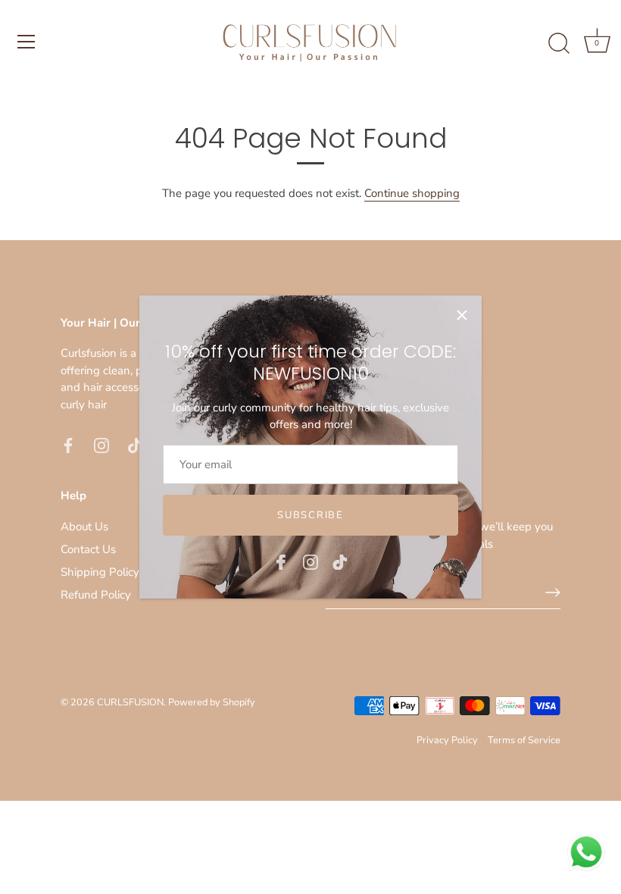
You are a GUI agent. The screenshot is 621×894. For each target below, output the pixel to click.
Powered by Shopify (211, 702)
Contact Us (88, 549)
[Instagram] (310, 560)
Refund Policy (96, 594)
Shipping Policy (100, 572)
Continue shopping (412, 193)
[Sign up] (552, 592)
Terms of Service (524, 740)
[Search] (559, 44)
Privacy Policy (447, 740)
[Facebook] (281, 560)
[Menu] (26, 41)
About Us (84, 526)
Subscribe (310, 515)
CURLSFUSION (130, 702)
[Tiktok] (340, 560)
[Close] (462, 315)
